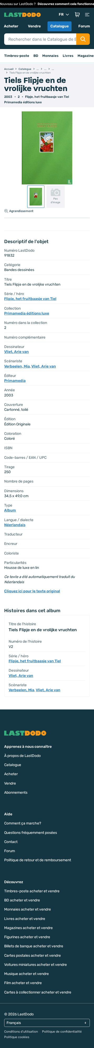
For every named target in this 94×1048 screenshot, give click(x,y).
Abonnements (15, 792)
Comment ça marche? (22, 823)
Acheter (11, 26)
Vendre (34, 26)
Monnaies (50, 56)
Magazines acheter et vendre (28, 928)
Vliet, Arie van (16, 352)
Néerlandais (14, 525)
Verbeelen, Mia (17, 366)
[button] (77, 14)
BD (35, 56)
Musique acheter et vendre (26, 974)
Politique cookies (16, 1037)
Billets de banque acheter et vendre (33, 946)
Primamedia (15, 380)
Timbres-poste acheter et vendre (32, 891)
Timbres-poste (16, 56)
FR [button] (61, 14)
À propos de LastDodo (22, 756)
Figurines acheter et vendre (27, 937)
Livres (68, 56)
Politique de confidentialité (62, 1031)
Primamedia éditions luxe (23, 102)
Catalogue (59, 26)
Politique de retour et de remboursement (37, 860)
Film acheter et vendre (23, 983)
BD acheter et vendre (22, 900)
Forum (84, 26)
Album (10, 510)
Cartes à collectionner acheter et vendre (37, 992)
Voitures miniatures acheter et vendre (35, 964)
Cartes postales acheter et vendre (32, 955)
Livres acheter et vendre (24, 919)
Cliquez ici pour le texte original (32, 591)
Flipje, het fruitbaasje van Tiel (47, 97)
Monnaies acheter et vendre (27, 909)
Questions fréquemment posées (30, 832)
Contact (10, 842)
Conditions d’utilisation (21, 1031)
